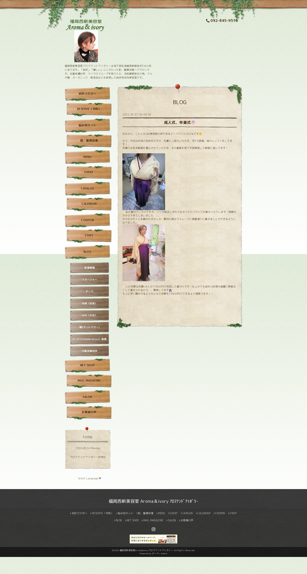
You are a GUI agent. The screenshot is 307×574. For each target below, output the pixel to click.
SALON (87, 397)
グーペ (155, 553)
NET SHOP (87, 365)
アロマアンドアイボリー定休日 (88, 457)
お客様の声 (89, 412)
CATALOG (87, 188)
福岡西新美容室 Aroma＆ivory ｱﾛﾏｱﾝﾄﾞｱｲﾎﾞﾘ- (153, 501)
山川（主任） (89, 315)
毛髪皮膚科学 (89, 351)
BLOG (87, 252)
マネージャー (89, 279)
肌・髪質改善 (89, 140)
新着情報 (89, 267)
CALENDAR (89, 204)
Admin (164, 553)
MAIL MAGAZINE (89, 380)
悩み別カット (87, 125)
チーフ (89, 291)
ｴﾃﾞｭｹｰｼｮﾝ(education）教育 (89, 339)
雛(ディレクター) (89, 327)
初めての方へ (87, 94)
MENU (87, 157)
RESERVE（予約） (89, 109)
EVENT (89, 172)
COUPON (87, 220)
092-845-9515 (224, 20)
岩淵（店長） (89, 303)
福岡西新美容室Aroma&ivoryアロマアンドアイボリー (146, 550)
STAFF (89, 235)
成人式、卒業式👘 (179, 122)
